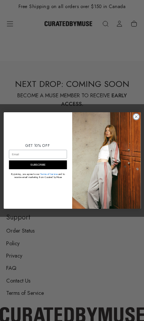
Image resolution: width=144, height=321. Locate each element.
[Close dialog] (136, 117)
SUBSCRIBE (37, 164)
